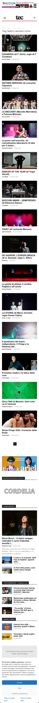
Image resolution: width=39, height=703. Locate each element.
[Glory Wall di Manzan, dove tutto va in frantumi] (19, 390)
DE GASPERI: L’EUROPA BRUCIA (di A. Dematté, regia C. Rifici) (18, 256)
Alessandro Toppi (6, 546)
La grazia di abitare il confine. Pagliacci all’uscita (17, 285)
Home (4, 28)
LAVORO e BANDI (9, 619)
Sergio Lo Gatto (6, 318)
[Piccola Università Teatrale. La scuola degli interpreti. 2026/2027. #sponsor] (7, 590)
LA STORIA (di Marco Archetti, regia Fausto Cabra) (17, 314)
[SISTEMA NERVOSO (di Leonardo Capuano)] (19, 71)
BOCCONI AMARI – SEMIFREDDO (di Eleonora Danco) (19, 201)
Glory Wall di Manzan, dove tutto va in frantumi (18, 402)
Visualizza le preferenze (19, 693)
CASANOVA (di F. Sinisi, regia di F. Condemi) (19, 55)
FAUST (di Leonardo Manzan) (17, 229)
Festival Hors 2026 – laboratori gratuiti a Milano (24, 625)
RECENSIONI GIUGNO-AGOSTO (13, 478)
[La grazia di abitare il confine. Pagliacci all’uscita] (19, 272)
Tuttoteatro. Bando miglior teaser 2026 (24, 635)
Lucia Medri (5, 176)
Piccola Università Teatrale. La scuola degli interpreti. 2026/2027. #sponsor (24, 590)
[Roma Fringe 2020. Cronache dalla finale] (19, 419)
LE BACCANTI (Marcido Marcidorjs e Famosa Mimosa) (19, 113)
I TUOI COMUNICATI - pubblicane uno (15, 583)
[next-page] (23, 444)
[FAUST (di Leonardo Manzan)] (19, 217)
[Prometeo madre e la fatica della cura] (19, 361)
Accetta (19, 682)
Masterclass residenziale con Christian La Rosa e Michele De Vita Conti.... (25, 600)
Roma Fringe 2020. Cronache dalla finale (19, 431)
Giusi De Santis (6, 59)
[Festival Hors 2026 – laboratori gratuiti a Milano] (7, 626)
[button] (34, 17)
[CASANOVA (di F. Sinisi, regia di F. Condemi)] (19, 43)
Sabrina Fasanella (6, 231)
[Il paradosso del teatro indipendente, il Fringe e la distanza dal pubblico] (19, 330)
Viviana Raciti (5, 378)
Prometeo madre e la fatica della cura (18, 374)
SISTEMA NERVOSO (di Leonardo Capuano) (19, 84)
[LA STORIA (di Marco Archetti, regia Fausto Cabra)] (19, 301)
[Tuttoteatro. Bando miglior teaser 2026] (7, 636)
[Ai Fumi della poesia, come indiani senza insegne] (7, 570)
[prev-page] (3, 577)
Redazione (5, 260)
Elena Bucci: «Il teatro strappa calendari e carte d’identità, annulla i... (17, 541)
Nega (19, 688)
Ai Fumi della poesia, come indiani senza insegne (24, 569)
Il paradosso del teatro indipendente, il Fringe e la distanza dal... (15, 344)
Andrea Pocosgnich (7, 148)
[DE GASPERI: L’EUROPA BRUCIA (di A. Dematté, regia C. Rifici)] (19, 244)
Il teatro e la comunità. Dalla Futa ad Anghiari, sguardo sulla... (25, 559)
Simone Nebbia (6, 116)
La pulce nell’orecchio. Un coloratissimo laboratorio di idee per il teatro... (18, 143)
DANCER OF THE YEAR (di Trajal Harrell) (18, 173)
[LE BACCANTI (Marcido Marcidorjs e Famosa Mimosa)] (19, 100)
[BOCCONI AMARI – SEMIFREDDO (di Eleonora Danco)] (19, 189)
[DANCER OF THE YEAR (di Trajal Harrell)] (19, 160)
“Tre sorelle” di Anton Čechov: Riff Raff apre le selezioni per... (23, 610)
